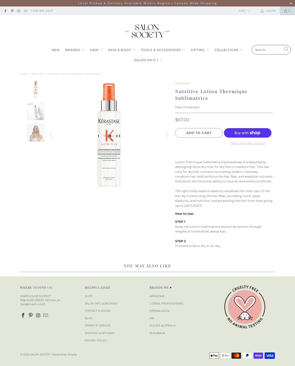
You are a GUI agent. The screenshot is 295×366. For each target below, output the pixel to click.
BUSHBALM (157, 333)
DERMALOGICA (160, 310)
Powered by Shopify (64, 354)
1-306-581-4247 (41, 10)
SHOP (89, 296)
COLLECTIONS (227, 50)
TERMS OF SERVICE (97, 325)
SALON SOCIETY (40, 354)
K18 (152, 318)
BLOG (88, 318)
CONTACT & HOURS (97, 310)
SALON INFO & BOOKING (101, 303)
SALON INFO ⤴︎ (147, 60)
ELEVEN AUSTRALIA (163, 325)
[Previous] (51, 135)
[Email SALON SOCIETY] (25, 10)
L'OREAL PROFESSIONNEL (167, 303)
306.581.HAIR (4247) (32, 304)
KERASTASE (157, 296)
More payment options (248, 143)
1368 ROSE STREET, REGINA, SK (40, 300)
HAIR (95, 50)
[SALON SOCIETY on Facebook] (5, 10)
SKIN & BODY (120, 50)
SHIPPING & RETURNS (99, 333)
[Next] (166, 135)
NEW (56, 50)
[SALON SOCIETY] (147, 31)
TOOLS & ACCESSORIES (161, 50)
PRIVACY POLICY (96, 340)
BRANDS (73, 50)
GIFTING (198, 50)
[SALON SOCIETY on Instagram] (19, 10)
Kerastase (182, 83)
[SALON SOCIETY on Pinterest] (12, 10)
